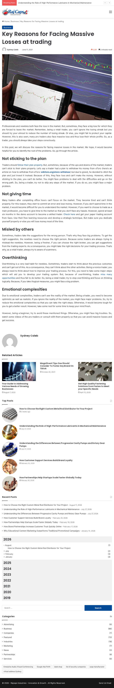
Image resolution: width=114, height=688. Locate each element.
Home (6, 21)
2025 (7, 563)
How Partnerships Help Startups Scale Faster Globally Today (50, 477)
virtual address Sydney (12, 671)
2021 (6, 586)
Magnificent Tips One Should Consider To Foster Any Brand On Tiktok (57, 366)
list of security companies (76, 667)
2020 (7, 592)
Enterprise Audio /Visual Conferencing (18, 667)
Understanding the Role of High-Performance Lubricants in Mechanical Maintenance (54, 3)
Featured (8, 637)
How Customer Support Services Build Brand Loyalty (45, 460)
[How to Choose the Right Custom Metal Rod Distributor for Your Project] (9, 415)
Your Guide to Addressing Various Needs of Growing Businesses (15, 386)
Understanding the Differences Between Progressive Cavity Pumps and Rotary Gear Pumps (45, 513)
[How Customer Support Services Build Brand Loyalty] (9, 466)
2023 (7, 574)
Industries (8, 641)
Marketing (8, 646)
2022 (7, 580)
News (6, 650)
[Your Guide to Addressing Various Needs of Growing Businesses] (19, 371)
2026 (7, 539)
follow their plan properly (30, 165)
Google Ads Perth (43, 667)
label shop (58, 667)
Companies (9, 633)
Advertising (9, 624)
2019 (6, 598)
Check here (69, 214)
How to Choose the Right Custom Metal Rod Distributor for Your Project (55, 408)
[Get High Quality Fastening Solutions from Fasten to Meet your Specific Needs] (95, 371)
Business (15, 21)
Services (8, 659)
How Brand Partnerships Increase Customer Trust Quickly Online (32, 526)
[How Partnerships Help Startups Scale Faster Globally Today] (9, 483)
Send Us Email (105, 683)
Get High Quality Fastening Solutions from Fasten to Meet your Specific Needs (93, 386)
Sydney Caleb (12, 50)
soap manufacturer (97, 667)
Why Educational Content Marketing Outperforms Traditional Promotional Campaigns (42, 531)
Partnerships (9, 654)
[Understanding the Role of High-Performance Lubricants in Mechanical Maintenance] (9, 432)
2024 (7, 569)
